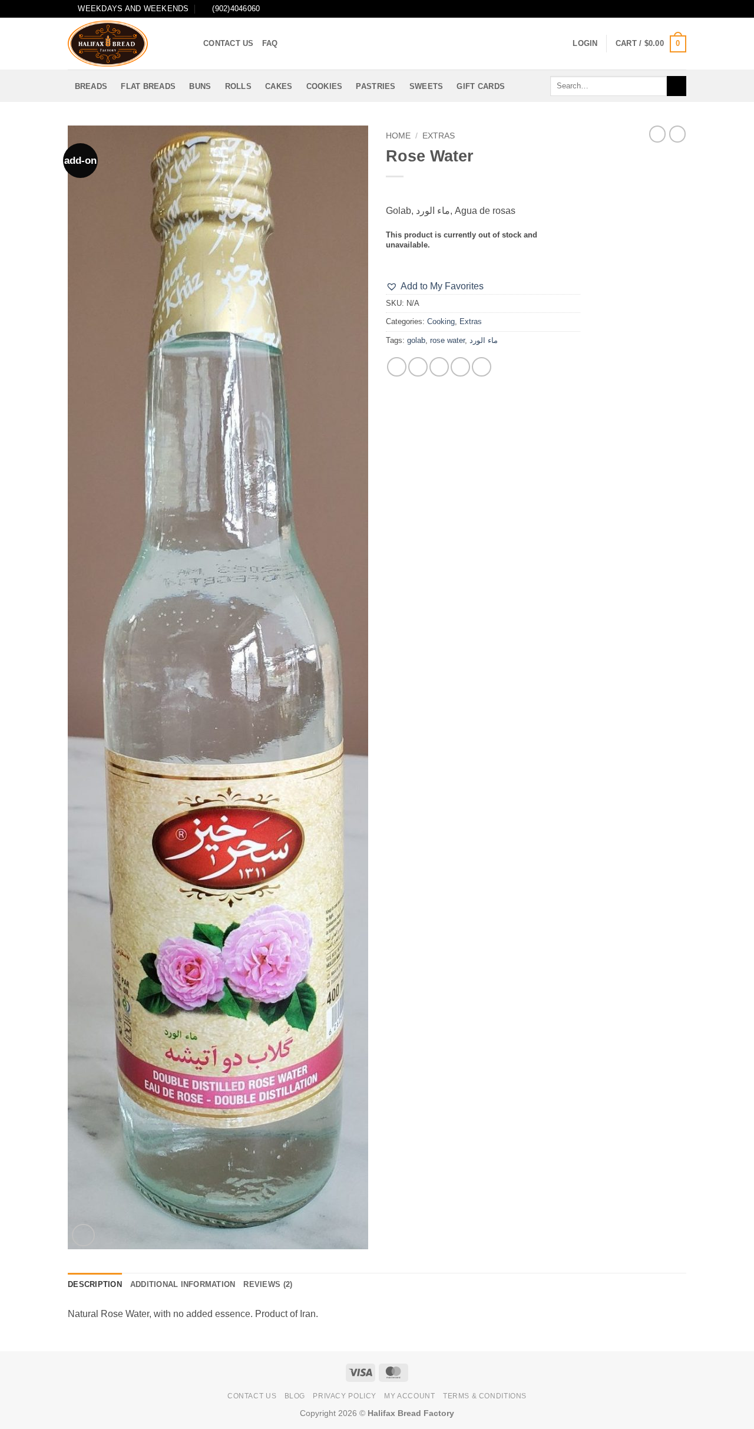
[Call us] (680, 9)
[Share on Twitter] (418, 367)
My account (409, 1396)
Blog (295, 1396)
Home (398, 135)
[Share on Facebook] (396, 367)
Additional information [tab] (183, 1284)
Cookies (324, 86)
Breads (91, 86)
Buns (200, 86)
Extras (438, 135)
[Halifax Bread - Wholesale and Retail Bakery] (127, 44)
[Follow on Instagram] (646, 9)
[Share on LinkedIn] (481, 367)
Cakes (278, 86)
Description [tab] (95, 1284)
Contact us (228, 43)
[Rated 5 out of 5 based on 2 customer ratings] (483, 191)
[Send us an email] (669, 9)
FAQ (270, 43)
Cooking (441, 321)
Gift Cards (481, 86)
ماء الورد (483, 340)
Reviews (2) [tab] (267, 1284)
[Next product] (657, 134)
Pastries (375, 86)
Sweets (426, 86)
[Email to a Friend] (439, 367)
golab (416, 340)
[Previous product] (677, 134)
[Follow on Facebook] (635, 9)
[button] (585, 43)
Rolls (238, 86)
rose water (447, 340)
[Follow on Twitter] (658, 9)
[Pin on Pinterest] (460, 367)
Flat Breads (148, 86)
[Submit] (676, 86)
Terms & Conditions (485, 1396)
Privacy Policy (344, 1396)
